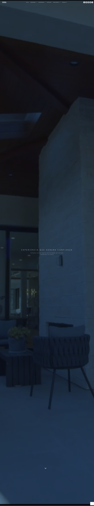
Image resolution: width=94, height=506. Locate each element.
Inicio (27, 2)
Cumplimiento (56, 2)
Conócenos (33, 2)
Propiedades (41, 2)
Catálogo (49, 2)
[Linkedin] (88, 2)
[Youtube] (90, 2)
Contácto (64, 2)
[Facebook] (86, 2)
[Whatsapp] (92, 2)
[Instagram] (84, 2)
